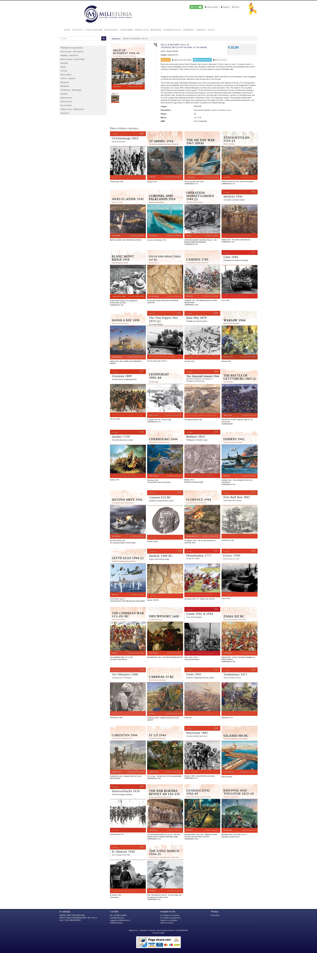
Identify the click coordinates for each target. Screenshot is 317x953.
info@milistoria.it (116, 922)
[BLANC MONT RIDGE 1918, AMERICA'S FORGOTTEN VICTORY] (128, 274)
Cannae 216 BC (152, 541)
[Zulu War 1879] (202, 335)
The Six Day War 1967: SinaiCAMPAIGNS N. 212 (194, 182)
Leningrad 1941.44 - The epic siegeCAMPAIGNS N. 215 (159, 420)
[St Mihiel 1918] (165, 155)
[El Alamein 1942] (128, 869)
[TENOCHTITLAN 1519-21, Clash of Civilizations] (240, 155)
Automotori (65, 113)
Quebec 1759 (114, 480)
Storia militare (66, 74)
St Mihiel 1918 (152, 182)
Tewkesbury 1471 (227, 717)
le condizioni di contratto (169, 915)
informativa (215, 915)
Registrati (226, 7)
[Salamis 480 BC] (240, 750)
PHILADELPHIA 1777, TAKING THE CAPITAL (199, 599)
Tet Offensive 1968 (116, 717)
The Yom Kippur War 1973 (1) (157, 361)
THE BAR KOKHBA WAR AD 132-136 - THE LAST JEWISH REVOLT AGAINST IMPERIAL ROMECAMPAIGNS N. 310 (164, 836)
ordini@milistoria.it (117, 917)
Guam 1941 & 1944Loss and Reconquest (191, 658)
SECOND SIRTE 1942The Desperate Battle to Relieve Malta (122, 541)
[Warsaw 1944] (240, 335)
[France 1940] (240, 573)
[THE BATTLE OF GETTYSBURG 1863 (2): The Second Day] (240, 393)
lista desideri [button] (183, 60)
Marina (63, 67)
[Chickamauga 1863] (128, 155)
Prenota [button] (166, 60)
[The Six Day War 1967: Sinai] (202, 155)
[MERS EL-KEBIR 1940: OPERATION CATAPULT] (128, 214)
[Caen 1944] (240, 274)
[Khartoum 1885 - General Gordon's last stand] (202, 750)
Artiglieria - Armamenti (69, 55)
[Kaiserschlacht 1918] (128, 808)
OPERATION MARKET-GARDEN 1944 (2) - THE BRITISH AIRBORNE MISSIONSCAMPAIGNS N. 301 (200, 242)
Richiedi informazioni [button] (203, 60)
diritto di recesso (166, 922)
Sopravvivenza (66, 97)
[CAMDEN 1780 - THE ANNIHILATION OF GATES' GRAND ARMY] (202, 274)
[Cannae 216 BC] (165, 515)
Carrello (197, 7)
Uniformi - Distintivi (68, 78)
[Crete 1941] (202, 691)
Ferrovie (64, 70)
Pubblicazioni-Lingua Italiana (72, 47)
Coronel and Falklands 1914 (156, 240)
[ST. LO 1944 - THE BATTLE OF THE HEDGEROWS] (165, 750)
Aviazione (64, 63)
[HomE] (108, 14)
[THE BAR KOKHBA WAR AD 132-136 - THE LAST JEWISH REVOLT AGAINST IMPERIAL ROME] (165, 808)
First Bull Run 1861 (228, 540)
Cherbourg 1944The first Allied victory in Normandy (158, 481)
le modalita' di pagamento (170, 917)
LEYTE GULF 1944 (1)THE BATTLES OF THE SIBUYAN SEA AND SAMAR (127, 600)
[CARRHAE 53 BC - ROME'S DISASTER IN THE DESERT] (165, 691)
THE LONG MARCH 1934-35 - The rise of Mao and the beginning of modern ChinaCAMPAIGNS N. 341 (164, 897)
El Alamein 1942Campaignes (115, 896)
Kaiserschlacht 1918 (117, 834)
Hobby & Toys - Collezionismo (72, 109)
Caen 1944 (225, 300)
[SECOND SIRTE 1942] (128, 514)
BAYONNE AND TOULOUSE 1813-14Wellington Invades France (234, 835)
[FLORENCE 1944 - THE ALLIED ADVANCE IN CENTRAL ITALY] (202, 514)
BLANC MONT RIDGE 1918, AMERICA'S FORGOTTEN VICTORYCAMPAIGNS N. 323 (123, 303)
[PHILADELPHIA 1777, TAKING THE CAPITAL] (202, 573)
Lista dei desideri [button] (212, 7)
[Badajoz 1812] (202, 454)
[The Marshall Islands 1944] (202, 393)
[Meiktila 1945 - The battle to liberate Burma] (240, 214)
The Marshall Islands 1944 (193, 419)
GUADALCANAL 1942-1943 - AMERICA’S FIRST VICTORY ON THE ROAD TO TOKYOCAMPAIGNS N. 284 (200, 836)
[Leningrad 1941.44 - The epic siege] (165, 393)
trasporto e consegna (168, 920)
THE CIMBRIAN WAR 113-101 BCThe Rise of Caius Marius (121, 658)
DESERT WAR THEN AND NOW (72, 915)
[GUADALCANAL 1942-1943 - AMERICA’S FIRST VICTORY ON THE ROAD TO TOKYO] (202, 808)
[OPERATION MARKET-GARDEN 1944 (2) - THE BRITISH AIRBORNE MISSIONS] (202, 214)
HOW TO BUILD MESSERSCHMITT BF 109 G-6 (78, 917)
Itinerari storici (66, 101)
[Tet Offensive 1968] (128, 691)
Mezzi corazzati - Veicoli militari (73, 59)
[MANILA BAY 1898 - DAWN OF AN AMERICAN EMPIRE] (128, 335)
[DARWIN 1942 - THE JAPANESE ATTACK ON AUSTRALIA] (240, 454)
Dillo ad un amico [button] (220, 60)
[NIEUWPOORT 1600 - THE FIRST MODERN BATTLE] (165, 631)
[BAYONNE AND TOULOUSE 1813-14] (240, 808)
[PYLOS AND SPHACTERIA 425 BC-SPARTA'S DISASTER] (165, 274)
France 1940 (226, 598)
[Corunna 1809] (128, 393)
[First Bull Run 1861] (240, 514)
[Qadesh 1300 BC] (165, 573)
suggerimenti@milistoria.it (120, 920)
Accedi (236, 7)
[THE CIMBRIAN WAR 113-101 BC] (128, 631)
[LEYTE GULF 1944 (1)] (128, 573)
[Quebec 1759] (128, 454)
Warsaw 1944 (226, 361)
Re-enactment (66, 105)
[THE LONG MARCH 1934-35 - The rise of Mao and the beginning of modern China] (165, 869)
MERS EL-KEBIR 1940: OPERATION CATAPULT (126, 240)
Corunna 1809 (115, 419)
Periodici (64, 93)
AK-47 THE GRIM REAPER (70, 920)
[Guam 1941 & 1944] (202, 631)
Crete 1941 (188, 717)
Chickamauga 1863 (116, 181)
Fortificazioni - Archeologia (71, 90)
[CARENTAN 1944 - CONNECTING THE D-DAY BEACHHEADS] (128, 750)
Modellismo (65, 86)
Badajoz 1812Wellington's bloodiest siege (193, 481)
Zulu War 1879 (189, 361)
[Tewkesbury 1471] (240, 691)
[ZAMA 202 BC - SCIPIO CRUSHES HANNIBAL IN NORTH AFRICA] (240, 631)
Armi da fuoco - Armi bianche (72, 51)
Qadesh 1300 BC (153, 600)
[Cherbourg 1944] (165, 454)
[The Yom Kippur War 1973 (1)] (165, 335)
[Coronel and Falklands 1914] (165, 214)
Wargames (116, 38)
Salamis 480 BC (227, 777)
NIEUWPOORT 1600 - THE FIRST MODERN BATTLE (165, 657)
